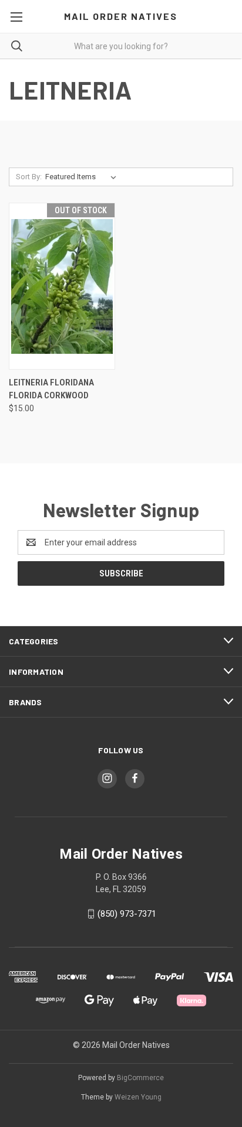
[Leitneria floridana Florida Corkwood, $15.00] (62, 286)
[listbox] (83, 177)
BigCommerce (140, 1078)
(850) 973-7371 (127, 914)
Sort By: (29, 176)
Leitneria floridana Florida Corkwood (51, 389)
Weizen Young (138, 1097)
